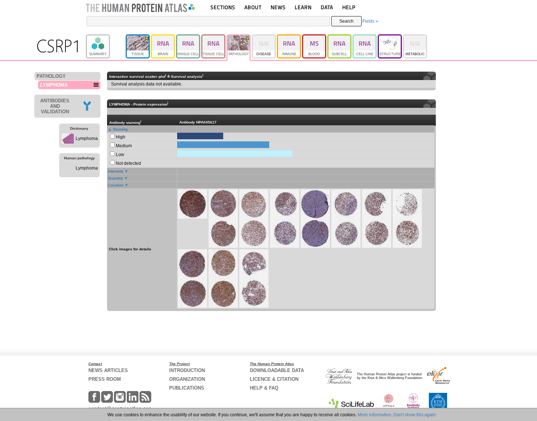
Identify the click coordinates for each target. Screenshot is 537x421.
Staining (120, 129)
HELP (348, 7)
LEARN (303, 7)
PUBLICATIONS (186, 388)
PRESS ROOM (104, 379)
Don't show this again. (415, 414)
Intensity (115, 171)
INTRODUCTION (187, 370)
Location (115, 185)
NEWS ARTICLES (108, 370)
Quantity (115, 178)
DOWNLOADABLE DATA (277, 370)
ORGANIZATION (187, 379)
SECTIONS (222, 7)
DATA (327, 7)
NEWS (278, 7)
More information (374, 414)
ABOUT (253, 7)
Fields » (370, 21)
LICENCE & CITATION (274, 379)
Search (346, 21)
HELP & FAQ (264, 388)
